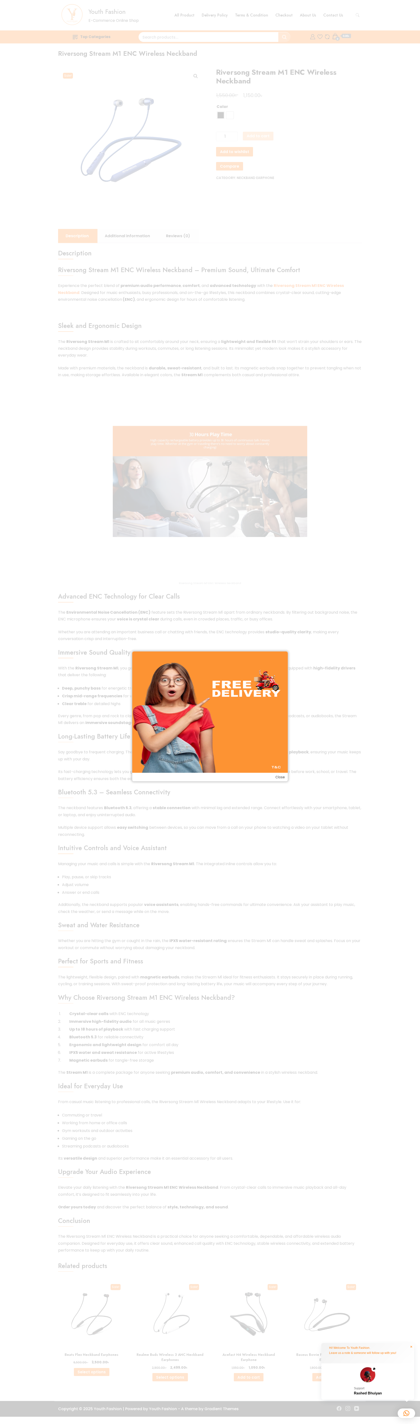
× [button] (411, 1347)
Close (280, 777)
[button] (367, 1381)
